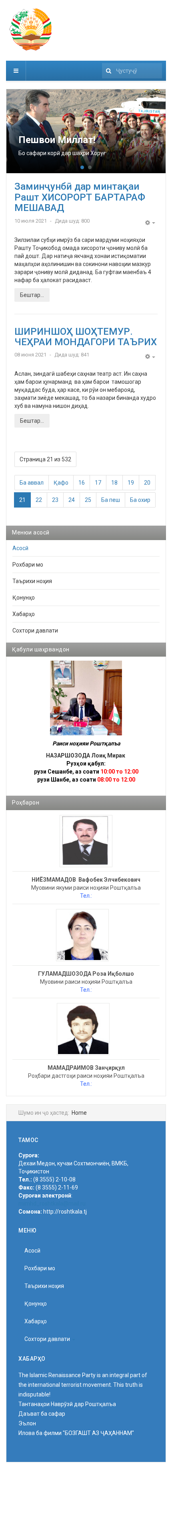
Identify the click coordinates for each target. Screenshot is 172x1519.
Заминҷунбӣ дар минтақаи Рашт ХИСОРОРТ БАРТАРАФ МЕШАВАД (79, 197)
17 (98, 482)
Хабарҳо (23, 614)
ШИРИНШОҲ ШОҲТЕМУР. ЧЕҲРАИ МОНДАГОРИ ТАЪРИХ (85, 337)
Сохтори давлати (35, 630)
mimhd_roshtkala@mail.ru (52, 1203)
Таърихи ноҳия (32, 581)
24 (71, 500)
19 (131, 482)
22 (39, 500)
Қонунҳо (23, 597)
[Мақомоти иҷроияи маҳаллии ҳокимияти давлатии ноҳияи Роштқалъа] (30, 29)
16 (81, 482)
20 (147, 482)
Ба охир (140, 500)
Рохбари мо (27, 564)
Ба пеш (110, 500)
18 (114, 482)
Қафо (61, 482)
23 (55, 500)
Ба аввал (32, 482)
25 (88, 500)
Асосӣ (20, 548)
